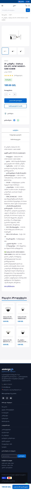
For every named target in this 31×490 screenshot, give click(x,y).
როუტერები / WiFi (7, 444)
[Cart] (26, 6)
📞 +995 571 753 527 (7, 384)
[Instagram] (7, 398)
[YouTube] (10, 398)
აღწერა (15, 130)
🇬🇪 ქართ (21, 1)
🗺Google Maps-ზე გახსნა (9, 393)
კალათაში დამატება (15, 100)
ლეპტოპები (5, 432)
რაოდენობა (8, 90)
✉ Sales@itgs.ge (6, 387)
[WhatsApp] (18, 120)
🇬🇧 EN (27, 1)
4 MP (10, 15)
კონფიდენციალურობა (8, 481)
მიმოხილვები (15, 139)
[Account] (29, 6)
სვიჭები (4, 447)
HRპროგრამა (5, 421)
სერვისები (5, 418)
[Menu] (2, 5)
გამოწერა (22, 456)
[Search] (28, 10)
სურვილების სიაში (15, 106)
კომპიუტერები (6, 429)
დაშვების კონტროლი (8, 438)
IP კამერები (5, 435)
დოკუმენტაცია (9, 286)
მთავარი (4, 15)
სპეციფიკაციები (15, 135)
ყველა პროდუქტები (8, 409)
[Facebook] (14, 120)
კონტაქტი (5, 415)
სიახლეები (5, 412)
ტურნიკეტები (6, 441)
